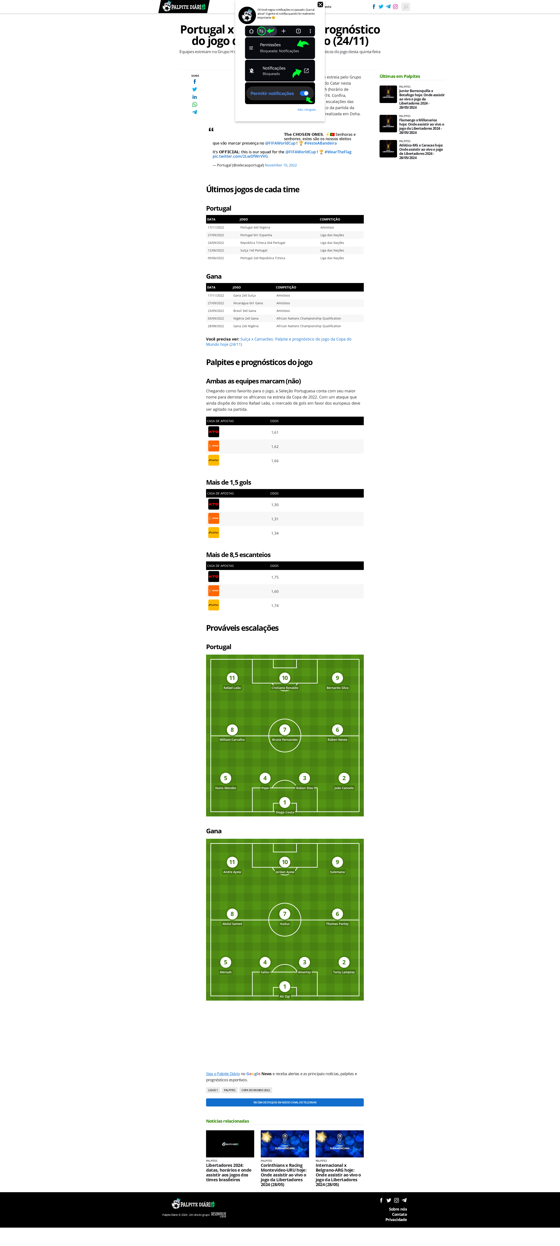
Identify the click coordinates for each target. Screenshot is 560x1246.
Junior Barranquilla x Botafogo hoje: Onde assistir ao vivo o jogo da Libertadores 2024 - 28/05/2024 (422, 99)
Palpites (229, 1090)
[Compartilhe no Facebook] (194, 81)
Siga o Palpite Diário (223, 1073)
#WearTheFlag (338, 151)
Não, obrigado (307, 110)
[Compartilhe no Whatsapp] (194, 104)
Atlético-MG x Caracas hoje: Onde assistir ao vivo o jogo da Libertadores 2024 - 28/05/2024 (421, 151)
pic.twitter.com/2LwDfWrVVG (240, 156)
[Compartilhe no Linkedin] (194, 97)
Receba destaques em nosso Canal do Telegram (285, 1102)
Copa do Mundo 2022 (256, 1090)
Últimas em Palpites (400, 76)
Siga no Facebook (381, 1200)
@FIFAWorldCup (280, 143)
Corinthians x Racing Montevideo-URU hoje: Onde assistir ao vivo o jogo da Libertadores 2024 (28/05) (283, 1175)
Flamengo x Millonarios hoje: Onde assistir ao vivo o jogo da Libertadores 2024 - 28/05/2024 (421, 126)
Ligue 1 (213, 1090)
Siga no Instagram (396, 1200)
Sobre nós (398, 1209)
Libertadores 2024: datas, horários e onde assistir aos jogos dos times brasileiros (229, 1172)
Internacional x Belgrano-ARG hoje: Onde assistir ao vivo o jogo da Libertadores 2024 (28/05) (338, 1175)
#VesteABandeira (320, 143)
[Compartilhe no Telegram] (194, 112)
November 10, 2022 (281, 165)
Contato (399, 1214)
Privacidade (396, 1219)
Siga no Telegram (404, 1200)
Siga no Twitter (389, 1200)
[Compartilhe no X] (194, 89)
